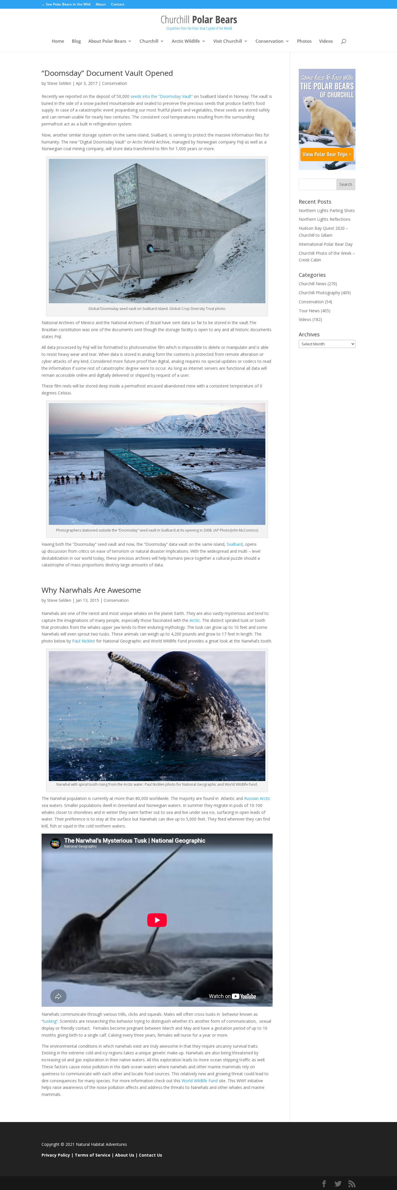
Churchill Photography (319, 292)
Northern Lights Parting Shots (327, 210)
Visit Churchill (227, 41)
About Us (124, 1155)
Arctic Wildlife (186, 41)
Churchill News (312, 283)
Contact (117, 5)
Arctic (194, 620)
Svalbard (235, 544)
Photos (304, 41)
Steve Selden (59, 83)
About (101, 5)
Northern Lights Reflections (324, 219)
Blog (76, 41)
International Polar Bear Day (326, 244)
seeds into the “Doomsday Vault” (162, 96)
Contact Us (150, 1155)
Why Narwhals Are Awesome (91, 590)
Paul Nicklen (83, 641)
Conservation (269, 41)
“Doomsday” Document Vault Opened (107, 73)
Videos (326, 41)
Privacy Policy (56, 1155)
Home (58, 41)
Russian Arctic (256, 798)
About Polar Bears (107, 41)
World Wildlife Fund (200, 1080)
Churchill (149, 41)
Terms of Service (92, 1155)
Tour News (309, 310)
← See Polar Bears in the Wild (66, 5)
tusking (49, 1021)
